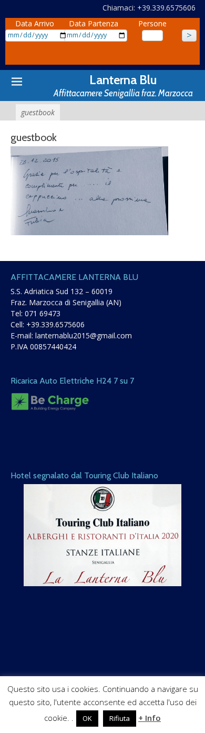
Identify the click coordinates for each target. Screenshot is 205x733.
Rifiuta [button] (119, 718)
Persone (152, 23)
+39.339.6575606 (55, 324)
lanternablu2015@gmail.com (83, 335)
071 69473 (42, 313)
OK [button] (87, 718)
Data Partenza (93, 23)
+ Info (149, 717)
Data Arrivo (34, 23)
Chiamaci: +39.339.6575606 (149, 8)
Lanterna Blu (123, 79)
